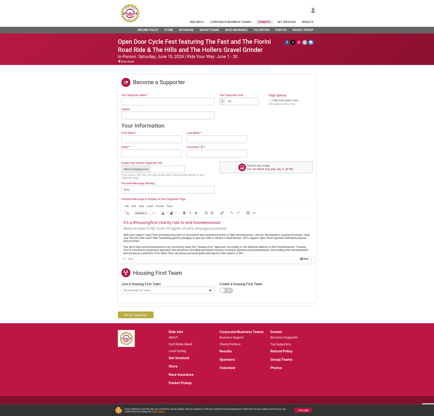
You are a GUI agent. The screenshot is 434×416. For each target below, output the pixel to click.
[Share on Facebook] (286, 42)
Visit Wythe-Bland (180, 344)
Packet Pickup (302, 30)
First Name (128, 133)
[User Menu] (313, 10)
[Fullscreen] (248, 213)
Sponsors (186, 30)
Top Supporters (280, 344)
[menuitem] (127, 206)
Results (307, 22)
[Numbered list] (212, 213)
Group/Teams (209, 30)
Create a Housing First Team (241, 284)
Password (196, 147)
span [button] (130, 258)
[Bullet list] (206, 213)
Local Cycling (177, 351)
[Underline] (196, 213)
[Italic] (190, 213)
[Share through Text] (310, 42)
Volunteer (261, 30)
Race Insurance (236, 30)
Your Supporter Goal (231, 95)
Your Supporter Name (134, 95)
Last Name (194, 133)
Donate (263, 22)
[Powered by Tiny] (304, 258)
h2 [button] (124, 258)
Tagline (125, 109)
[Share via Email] (304, 42)
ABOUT (173, 337)
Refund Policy (148, 30)
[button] (164, 213)
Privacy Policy (158, 411)
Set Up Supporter (135, 315)
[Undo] (232, 213)
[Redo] (238, 213)
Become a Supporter (284, 337)
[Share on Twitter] (292, 42)
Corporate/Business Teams (230, 22)
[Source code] (254, 213)
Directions (127, 61)
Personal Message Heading (138, 183)
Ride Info (196, 22)
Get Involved (286, 22)
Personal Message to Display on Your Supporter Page (153, 199)
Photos (281, 30)
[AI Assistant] (127, 213)
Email (125, 147)
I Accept (303, 410)
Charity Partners (230, 344)
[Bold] (184, 213)
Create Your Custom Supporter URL (142, 163)
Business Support (231, 337)
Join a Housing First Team (141, 284)
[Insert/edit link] (222, 213)
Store (168, 30)
